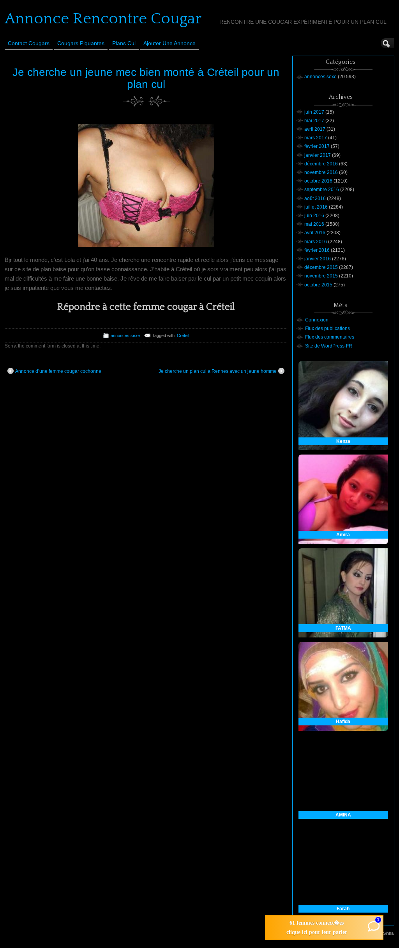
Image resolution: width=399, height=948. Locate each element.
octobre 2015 (318, 285)
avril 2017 (314, 129)
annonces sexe (125, 335)
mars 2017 (315, 137)
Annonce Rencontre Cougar (103, 18)
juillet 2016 (316, 207)
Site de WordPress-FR (328, 346)
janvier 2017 (317, 155)
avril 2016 (314, 232)
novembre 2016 (321, 172)
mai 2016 (314, 224)
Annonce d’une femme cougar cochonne (58, 371)
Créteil (183, 335)
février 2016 (317, 250)
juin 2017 (314, 112)
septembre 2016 (321, 189)
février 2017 (317, 146)
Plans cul (124, 43)
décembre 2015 (321, 267)
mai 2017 (314, 120)
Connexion (316, 320)
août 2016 (315, 198)
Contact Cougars (28, 43)
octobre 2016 (318, 181)
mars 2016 (315, 241)
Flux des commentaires (329, 337)
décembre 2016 (321, 164)
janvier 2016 (317, 259)
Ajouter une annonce (169, 43)
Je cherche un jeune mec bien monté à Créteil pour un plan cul (145, 78)
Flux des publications (327, 328)
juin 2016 (314, 215)
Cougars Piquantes (80, 43)
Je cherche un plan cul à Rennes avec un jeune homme (218, 371)
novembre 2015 (321, 276)
